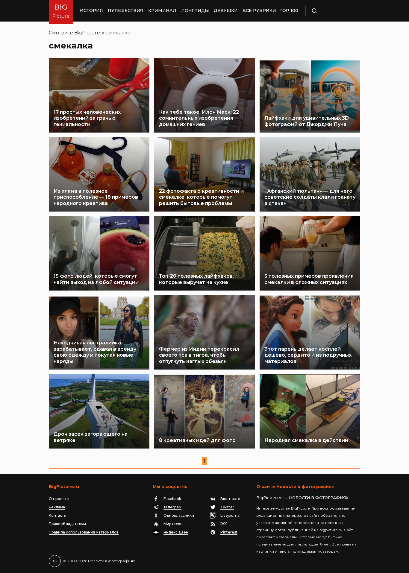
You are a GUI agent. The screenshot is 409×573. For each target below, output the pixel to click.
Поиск (332, 10)
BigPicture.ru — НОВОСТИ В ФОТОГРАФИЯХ (302, 497)
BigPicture (87, 33)
